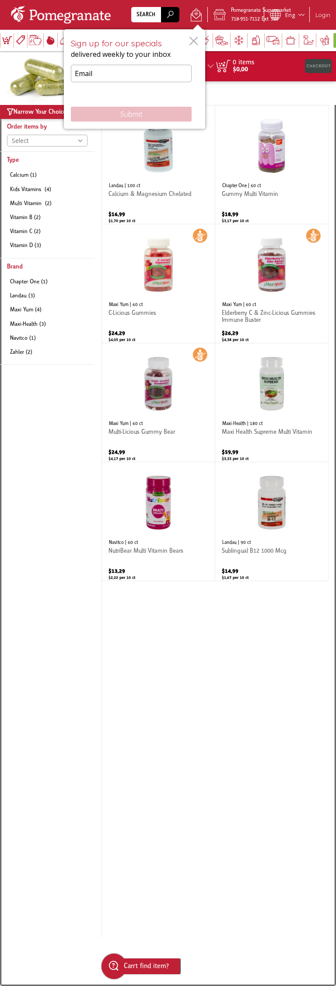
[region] (269, 66)
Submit (131, 114)
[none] (158, 164)
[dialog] (134, 79)
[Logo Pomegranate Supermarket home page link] (62, 15)
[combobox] (155, 14)
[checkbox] (47, 175)
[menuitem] (7, 40)
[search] (170, 14)
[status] (243, 62)
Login (322, 14)
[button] (196, 15)
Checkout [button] (318, 66)
